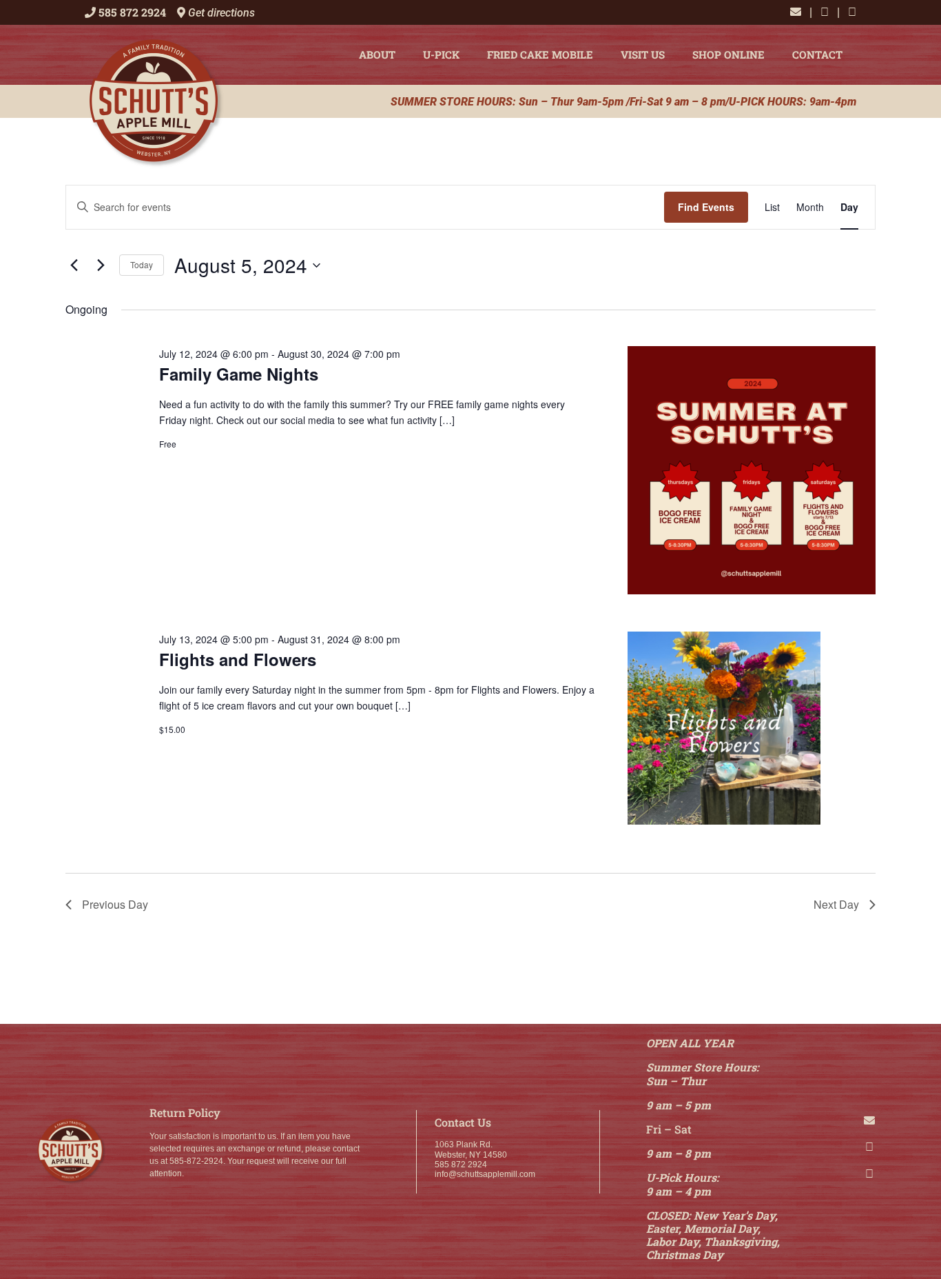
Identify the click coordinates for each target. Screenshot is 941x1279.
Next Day (836, 904)
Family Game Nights (238, 373)
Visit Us (643, 54)
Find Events (706, 207)
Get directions (220, 12)
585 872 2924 (132, 12)
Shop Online (728, 54)
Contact (817, 54)
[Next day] (100, 265)
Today (141, 264)
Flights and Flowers (237, 659)
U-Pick (441, 54)
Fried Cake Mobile (540, 54)
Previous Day (115, 904)
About (377, 54)
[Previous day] (73, 265)
